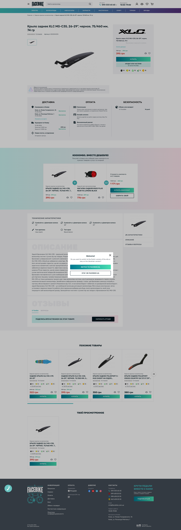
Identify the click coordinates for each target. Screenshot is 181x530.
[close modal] (110, 255)
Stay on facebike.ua (90, 273)
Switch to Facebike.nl (90, 267)
